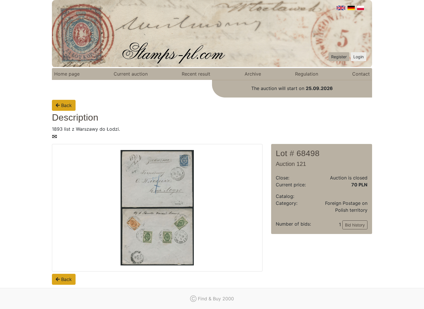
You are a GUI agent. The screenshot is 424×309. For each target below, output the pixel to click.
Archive (253, 74)
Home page (67, 74)
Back (66, 105)
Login (358, 56)
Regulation (306, 74)
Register (339, 56)
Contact (361, 74)
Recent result (196, 74)
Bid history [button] (355, 224)
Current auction (131, 74)
